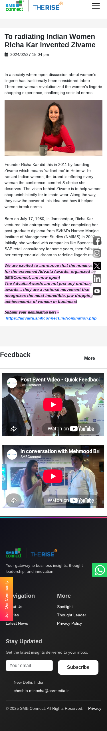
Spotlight (65, 606)
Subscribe (78, 667)
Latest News (17, 623)
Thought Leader (71, 615)
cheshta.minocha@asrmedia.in (42, 690)
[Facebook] (20, 582)
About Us (14, 606)
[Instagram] (30, 582)
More (89, 358)
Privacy (94, 708)
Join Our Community (6, 599)
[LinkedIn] (41, 582)
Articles (12, 615)
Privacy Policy (69, 623)
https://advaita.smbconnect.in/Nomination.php (51, 318)
